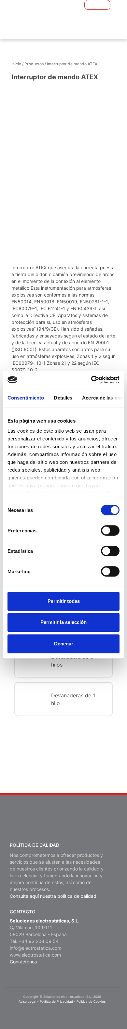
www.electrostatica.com (35, 955)
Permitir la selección (63, 622)
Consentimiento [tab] (25, 397)
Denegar (63, 643)
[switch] (110, 530)
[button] (88, 5)
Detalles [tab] (63, 397)
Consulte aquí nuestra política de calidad (53, 896)
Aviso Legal (27, 1001)
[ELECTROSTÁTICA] (49, 16)
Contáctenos (23, 961)
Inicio (16, 63)
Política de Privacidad (56, 1001)
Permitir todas (64, 601)
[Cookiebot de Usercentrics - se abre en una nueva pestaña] (91, 379)
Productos (34, 63)
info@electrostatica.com (35, 948)
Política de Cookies (91, 1001)
